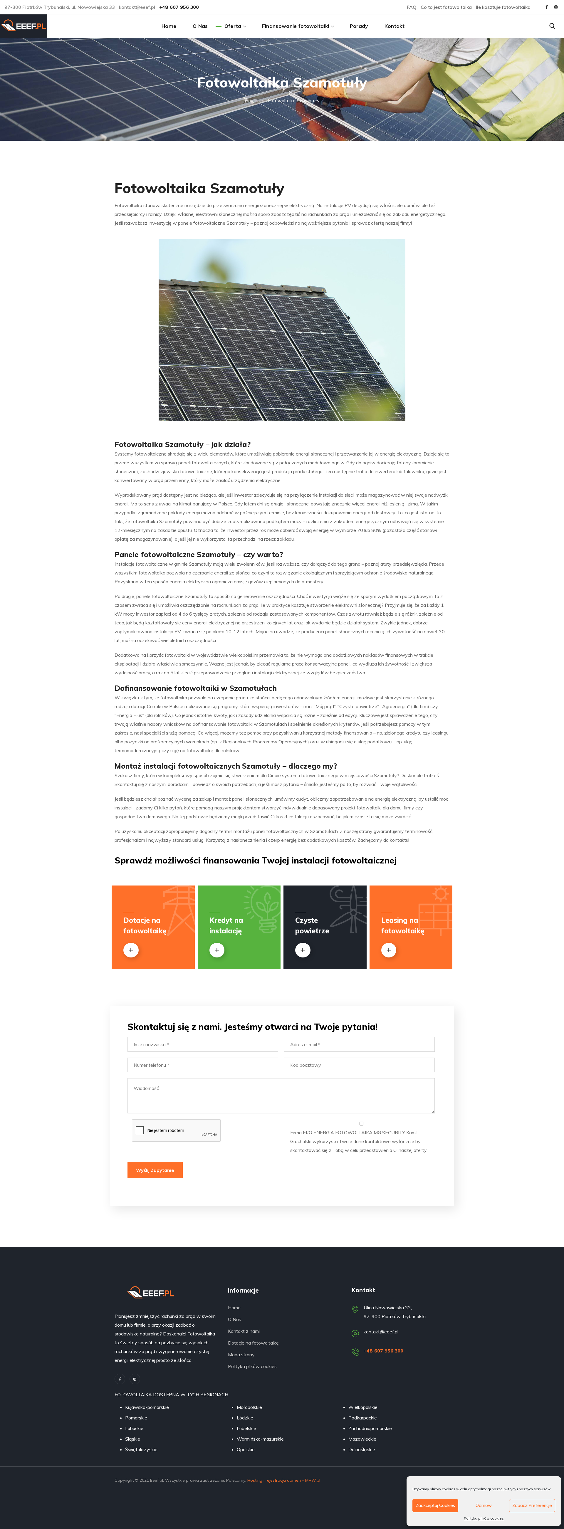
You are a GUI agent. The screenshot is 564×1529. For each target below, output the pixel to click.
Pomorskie (136, 1418)
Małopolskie (249, 1407)
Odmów (484, 1505)
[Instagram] (135, 1379)
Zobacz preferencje (532, 1505)
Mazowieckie (362, 1439)
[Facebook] (120, 1379)
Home (251, 100)
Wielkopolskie (362, 1407)
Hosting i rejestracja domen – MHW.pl (283, 1480)
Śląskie (132, 1439)
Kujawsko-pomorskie (147, 1407)
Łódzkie (245, 1418)
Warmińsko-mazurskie (260, 1439)
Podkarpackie (362, 1418)
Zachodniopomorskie (370, 1428)
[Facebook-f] (546, 7)
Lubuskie (134, 1428)
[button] (552, 26)
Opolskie (246, 1449)
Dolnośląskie (361, 1449)
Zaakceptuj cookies (435, 1505)
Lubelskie (246, 1428)
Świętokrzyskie (141, 1449)
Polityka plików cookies (484, 1518)
